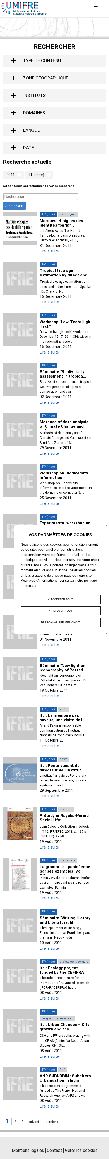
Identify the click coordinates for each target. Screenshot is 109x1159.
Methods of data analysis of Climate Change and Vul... (64, 426)
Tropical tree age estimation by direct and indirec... (63, 275)
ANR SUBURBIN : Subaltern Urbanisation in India (65, 1078)
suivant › (34, 1122)
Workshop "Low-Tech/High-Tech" (66, 324)
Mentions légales (28, 1150)
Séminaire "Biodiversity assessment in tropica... (63, 374)
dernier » (51, 1122)
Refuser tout (61, 610)
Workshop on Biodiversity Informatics (64, 475)
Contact (54, 1150)
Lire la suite (49, 251)
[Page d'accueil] (24, 14)
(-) (18, 175)
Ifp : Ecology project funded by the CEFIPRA (62, 970)
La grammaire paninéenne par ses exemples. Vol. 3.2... (65, 871)
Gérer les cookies (81, 1150)
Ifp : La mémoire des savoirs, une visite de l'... (63, 717)
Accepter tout (61, 599)
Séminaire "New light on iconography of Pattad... (63, 667)
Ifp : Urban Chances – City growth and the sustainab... (64, 1029)
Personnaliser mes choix (60, 622)
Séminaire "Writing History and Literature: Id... (65, 920)
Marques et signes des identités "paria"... (61, 223)
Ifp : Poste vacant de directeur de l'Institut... (62, 767)
